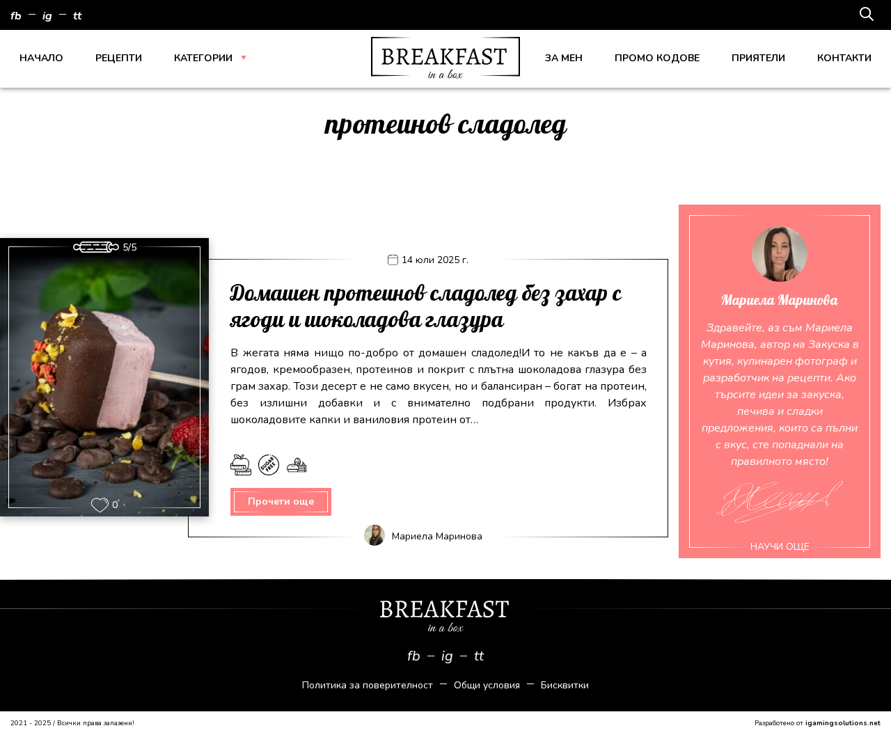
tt (77, 16)
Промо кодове (657, 58)
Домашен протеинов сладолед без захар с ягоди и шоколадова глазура (426, 306)
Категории (203, 58)
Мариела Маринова (437, 536)
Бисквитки (565, 685)
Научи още (780, 546)
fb (16, 16)
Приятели (758, 58)
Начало (41, 58)
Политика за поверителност (367, 685)
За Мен (564, 58)
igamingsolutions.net (843, 723)
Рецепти (118, 58)
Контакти (844, 58)
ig (47, 16)
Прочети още (281, 501)
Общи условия (487, 685)
